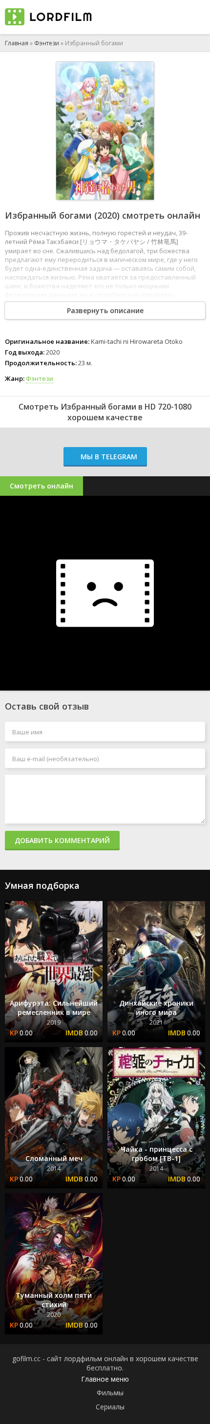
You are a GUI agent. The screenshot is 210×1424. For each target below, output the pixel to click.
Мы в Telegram (108, 456)
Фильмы (110, 1392)
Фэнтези (46, 43)
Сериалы (110, 1406)
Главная (16, 43)
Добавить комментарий (62, 840)
